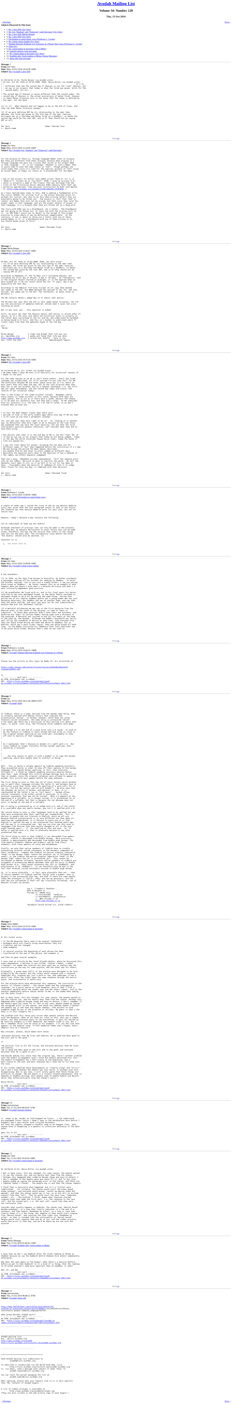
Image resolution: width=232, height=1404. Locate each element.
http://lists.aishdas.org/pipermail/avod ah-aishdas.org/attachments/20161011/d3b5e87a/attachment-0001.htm (35, 1140)
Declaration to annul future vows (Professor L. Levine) (32, 39)
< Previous (6, 22)
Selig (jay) (13, 46)
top (118, 138)
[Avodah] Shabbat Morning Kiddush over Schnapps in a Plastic (36, 653)
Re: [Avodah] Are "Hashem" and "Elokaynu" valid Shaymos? (35, 150)
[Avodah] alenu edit (17, 1298)
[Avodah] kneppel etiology (20, 1110)
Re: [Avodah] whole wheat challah (24, 566)
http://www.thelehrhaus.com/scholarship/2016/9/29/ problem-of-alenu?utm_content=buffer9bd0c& (27, 1308)
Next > (228, 22)
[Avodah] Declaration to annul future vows (27, 497)
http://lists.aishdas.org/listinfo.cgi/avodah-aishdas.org (31, 1343)
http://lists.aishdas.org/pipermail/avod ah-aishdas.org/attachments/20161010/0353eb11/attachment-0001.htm (35, 1089)
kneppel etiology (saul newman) (23, 51)
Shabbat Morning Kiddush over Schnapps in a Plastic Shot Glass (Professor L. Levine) (45, 44)
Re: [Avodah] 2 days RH (19, 71)
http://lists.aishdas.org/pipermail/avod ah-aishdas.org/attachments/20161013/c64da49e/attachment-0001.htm (35, 1277)
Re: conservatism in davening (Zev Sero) (27, 54)
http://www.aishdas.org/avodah (16, 1341)
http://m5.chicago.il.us (47, 901)
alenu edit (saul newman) (20, 58)
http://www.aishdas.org (13, 338)
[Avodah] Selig (15, 703)
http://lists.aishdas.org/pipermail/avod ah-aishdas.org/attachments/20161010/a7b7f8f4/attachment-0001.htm (35, 682)
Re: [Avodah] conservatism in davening (26, 929)
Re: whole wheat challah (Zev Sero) (24, 41)
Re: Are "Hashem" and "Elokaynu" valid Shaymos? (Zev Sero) (35, 32)
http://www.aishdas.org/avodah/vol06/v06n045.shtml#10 (35, 189)
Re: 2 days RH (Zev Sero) (20, 29)
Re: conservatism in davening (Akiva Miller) (27, 49)
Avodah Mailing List (116, 3)
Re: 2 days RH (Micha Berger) (22, 34)
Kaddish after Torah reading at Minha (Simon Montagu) (33, 56)
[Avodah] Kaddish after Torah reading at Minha (29, 1245)
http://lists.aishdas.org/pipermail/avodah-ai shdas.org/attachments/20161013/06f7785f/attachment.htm (30, 1322)
